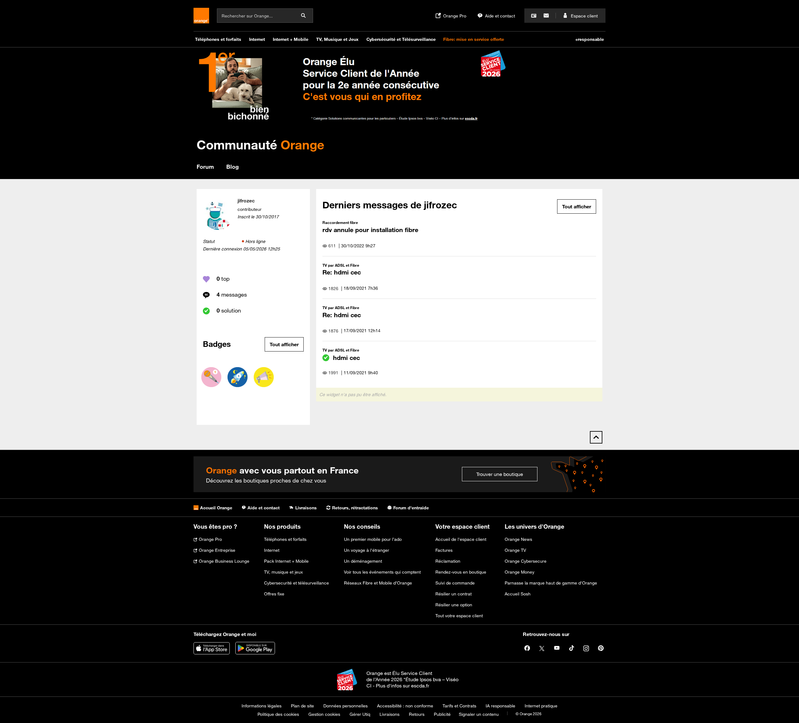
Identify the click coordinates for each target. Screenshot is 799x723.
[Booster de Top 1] (238, 377)
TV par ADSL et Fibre (340, 265)
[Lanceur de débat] (264, 377)
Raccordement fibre (340, 222)
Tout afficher (284, 344)
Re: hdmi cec (341, 272)
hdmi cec (346, 358)
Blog (232, 166)
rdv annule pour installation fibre (370, 230)
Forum (205, 166)
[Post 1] (211, 377)
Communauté (260, 145)
